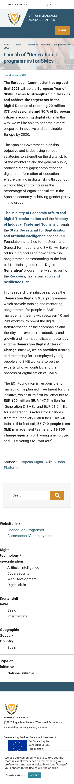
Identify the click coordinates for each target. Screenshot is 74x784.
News (18, 45)
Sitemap (42, 727)
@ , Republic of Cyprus (19, 722)
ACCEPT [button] (34, 775)
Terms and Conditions (48, 722)
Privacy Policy (27, 727)
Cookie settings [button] (15, 775)
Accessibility (11, 727)
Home (6, 45)
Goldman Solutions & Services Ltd (38, 737)
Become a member (18, 4)
